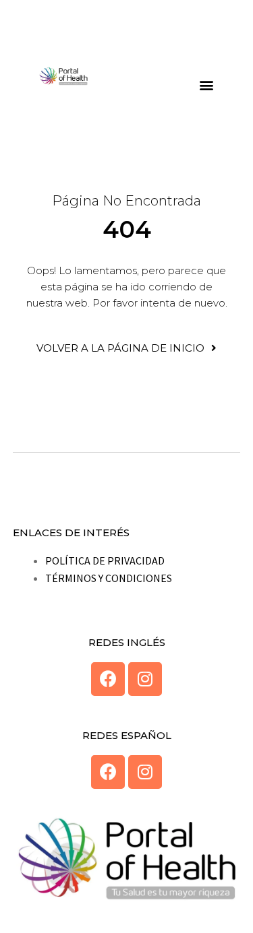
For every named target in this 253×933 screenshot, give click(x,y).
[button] (207, 84)
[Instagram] (145, 679)
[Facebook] (108, 679)
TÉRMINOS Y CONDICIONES (108, 578)
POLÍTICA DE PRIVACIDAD (105, 560)
